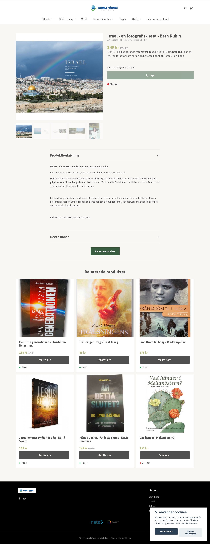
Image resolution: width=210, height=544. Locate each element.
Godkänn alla (166, 531)
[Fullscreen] (59, 76)
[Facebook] (19, 498)
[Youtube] (24, 498)
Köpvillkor (153, 497)
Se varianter (164, 455)
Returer (152, 506)
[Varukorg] (191, 8)
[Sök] (185, 8)
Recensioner (59, 237)
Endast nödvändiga (190, 532)
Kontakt (152, 501)
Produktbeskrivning (64, 155)
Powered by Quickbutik (121, 538)
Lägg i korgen (44, 360)
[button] (97, 78)
